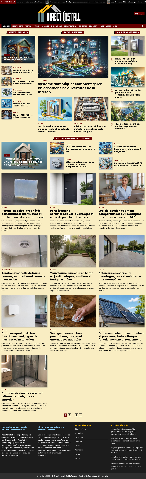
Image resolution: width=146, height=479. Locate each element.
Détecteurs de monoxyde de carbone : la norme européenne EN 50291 (80, 164)
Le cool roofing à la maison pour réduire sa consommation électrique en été (128, 93)
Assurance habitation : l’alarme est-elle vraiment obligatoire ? (127, 149)
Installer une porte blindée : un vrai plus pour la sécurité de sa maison (23, 162)
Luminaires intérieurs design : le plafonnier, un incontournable (23, 71)
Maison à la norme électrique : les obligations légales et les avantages (23, 105)
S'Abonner (139, 14)
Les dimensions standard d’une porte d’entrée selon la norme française (53, 129)
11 (76, 415)
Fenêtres (83, 26)
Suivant (80, 415)
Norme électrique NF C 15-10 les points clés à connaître (128, 164)
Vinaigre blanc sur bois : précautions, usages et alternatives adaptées (66, 336)
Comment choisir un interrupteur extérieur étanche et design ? (126, 61)
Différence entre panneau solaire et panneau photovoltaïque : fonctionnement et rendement (121, 336)
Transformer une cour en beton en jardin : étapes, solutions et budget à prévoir (71, 276)
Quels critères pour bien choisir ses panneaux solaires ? (127, 126)
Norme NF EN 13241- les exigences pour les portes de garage (23, 116)
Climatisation (70, 26)
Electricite (17, 26)
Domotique (56, 26)
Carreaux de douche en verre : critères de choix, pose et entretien (22, 396)
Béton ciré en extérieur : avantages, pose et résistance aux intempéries (120, 276)
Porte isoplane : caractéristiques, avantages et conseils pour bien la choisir (61, 2)
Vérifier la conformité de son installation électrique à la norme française (90, 129)
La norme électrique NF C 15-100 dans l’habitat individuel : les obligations (23, 82)
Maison (36, 26)
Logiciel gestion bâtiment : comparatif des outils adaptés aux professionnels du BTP (120, 214)
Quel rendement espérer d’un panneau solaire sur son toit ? (80, 149)
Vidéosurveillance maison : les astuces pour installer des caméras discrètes (22, 94)
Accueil (6, 26)
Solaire (45, 26)
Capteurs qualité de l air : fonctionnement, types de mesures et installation (19, 336)
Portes (28, 26)
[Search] (143, 26)
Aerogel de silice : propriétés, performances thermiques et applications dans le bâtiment (22, 214)
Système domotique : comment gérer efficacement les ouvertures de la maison (70, 88)
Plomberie (93, 26)
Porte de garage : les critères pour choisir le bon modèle (16, 58)
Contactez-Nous (108, 26)
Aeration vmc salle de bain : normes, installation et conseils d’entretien (23, 276)
